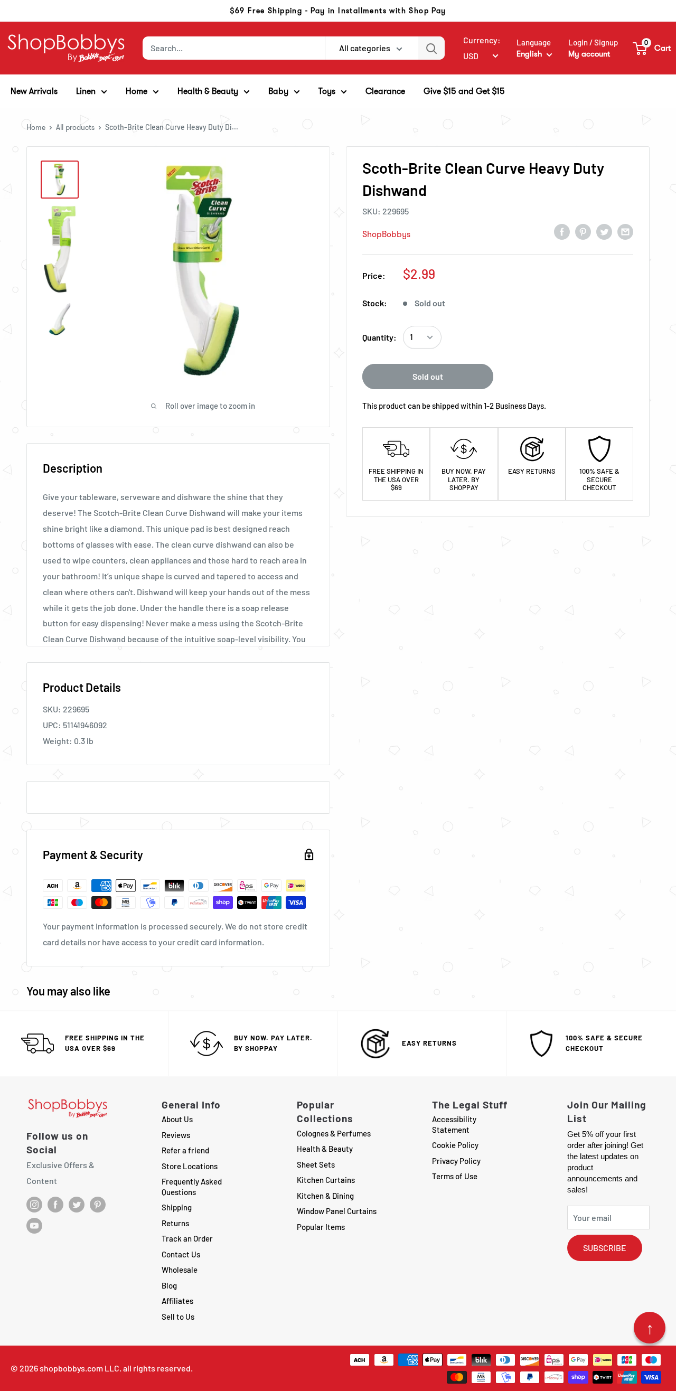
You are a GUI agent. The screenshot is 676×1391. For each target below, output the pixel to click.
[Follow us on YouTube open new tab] (34, 1226)
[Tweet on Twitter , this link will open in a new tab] (604, 231)
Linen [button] (86, 91)
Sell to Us (178, 1316)
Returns (175, 1223)
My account (589, 54)
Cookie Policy (455, 1145)
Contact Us (181, 1254)
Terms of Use (454, 1176)
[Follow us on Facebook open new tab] (55, 1205)
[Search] (431, 48)
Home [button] (136, 91)
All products (75, 127)
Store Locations (190, 1166)
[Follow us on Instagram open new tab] (34, 1205)
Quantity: (379, 337)
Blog (169, 1285)
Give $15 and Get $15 (464, 91)
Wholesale (180, 1269)
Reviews (176, 1135)
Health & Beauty (325, 1148)
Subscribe (604, 1248)
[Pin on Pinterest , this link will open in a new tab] (583, 231)
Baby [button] (278, 91)
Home (35, 127)
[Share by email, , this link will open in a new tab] (625, 231)
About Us (177, 1119)
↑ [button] (650, 1327)
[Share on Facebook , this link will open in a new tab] (562, 231)
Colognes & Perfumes (334, 1133)
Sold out (427, 376)
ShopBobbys (386, 234)
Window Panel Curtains (337, 1211)
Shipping (177, 1207)
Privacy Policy (456, 1161)
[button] (652, 48)
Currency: (482, 40)
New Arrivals (34, 91)
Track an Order (187, 1238)
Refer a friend (185, 1150)
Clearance (385, 91)
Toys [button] (326, 91)
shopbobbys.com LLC (79, 1368)
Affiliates (177, 1300)
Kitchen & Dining (325, 1195)
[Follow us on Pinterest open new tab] (98, 1205)
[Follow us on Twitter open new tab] (76, 1205)
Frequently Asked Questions (192, 1187)
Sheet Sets (316, 1164)
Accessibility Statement (454, 1124)
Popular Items (321, 1227)
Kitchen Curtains (326, 1180)
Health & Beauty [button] (207, 91)
